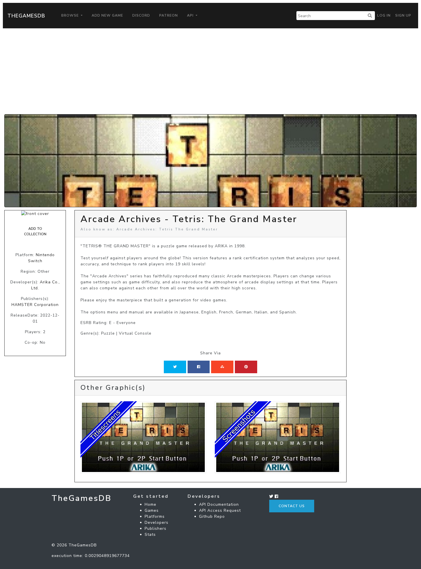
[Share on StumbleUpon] (222, 367)
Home (150, 504)
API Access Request (220, 510)
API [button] (191, 15)
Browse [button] (70, 15)
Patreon (168, 15)
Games (152, 510)
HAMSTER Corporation (35, 304)
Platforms (155, 516)
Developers (156, 522)
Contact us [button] (292, 506)
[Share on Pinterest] (246, 367)
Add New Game (107, 15)
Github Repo (212, 516)
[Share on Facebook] (199, 367)
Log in (384, 15)
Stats (150, 534)
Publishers (155, 528)
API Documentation (219, 504)
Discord (141, 15)
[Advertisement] (210, 71)
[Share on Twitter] (175, 367)
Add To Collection (35, 231)
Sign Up (403, 15)
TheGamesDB (26, 15)
